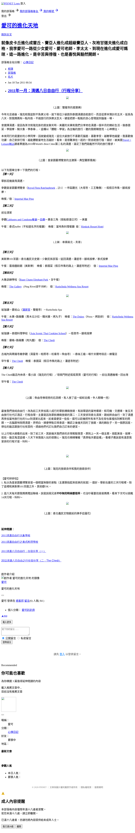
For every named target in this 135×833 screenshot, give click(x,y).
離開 (19, 826)
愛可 (4, 582)
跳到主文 (6, 34)
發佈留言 (7, 642)
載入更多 (7, 622)
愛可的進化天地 (19, 25)
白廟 (42, 219)
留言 (27, 600)
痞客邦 (20, 600)
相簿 (10, 69)
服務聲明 (98, 787)
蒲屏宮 (26, 309)
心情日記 (28, 62)
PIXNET (43, 787)
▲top (4, 615)
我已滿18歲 (8, 826)
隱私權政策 (86, 787)
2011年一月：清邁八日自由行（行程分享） (45, 91)
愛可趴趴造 (28, 610)
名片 (10, 76)
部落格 (12, 72)
